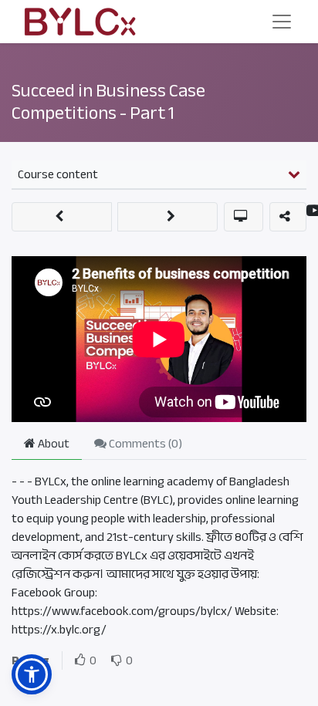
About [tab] (52, 443)
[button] (62, 216)
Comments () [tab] (144, 443)
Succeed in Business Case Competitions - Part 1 (108, 101)
